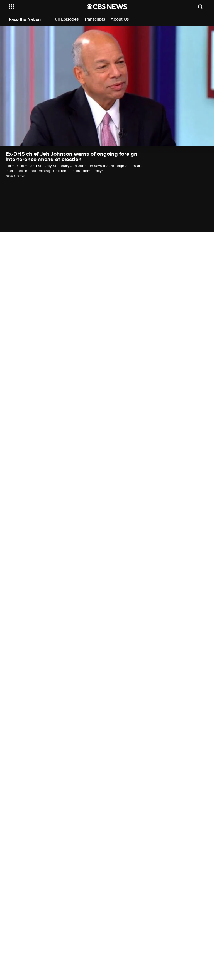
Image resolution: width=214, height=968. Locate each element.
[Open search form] (200, 7)
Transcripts (94, 19)
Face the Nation (25, 19)
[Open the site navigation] (41, 6)
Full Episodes (66, 19)
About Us (120, 19)
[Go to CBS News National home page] (107, 6)
